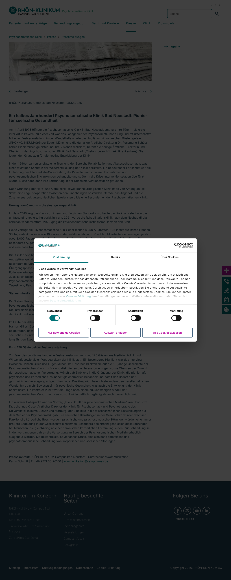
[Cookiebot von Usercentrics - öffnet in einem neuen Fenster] (177, 245)
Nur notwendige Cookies (64, 332)
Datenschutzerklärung (65, 300)
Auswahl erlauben (115, 332)
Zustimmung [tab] (61, 257)
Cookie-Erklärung (78, 296)
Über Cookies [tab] (169, 257)
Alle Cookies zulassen (167, 332)
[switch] (95, 318)
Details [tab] (115, 257)
